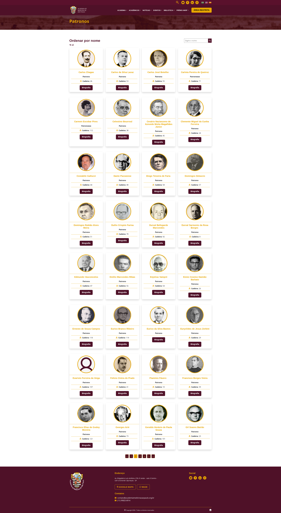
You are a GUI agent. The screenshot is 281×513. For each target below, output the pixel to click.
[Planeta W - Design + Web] (210, 510)
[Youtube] (183, 2)
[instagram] (197, 2)
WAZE (144, 487)
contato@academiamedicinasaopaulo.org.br (135, 498)
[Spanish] (210, 2)
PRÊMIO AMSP (182, 10)
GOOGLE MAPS (125, 487)
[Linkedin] (192, 2)
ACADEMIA (121, 10)
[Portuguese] (202, 2)
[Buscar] (210, 41)
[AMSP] (79, 10)
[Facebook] (187, 2)
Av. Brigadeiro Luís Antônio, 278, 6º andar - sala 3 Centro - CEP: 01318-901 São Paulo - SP (136, 479)
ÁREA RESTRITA (201, 10)
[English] (206, 2)
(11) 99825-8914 (123, 500)
